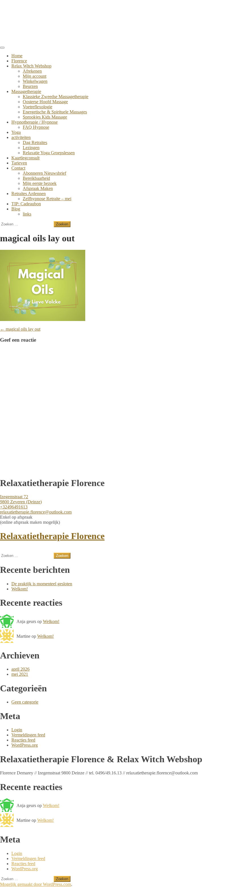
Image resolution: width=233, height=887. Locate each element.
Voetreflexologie (37, 106)
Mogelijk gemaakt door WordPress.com (35, 884)
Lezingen (31, 147)
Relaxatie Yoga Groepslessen (49, 152)
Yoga (16, 132)
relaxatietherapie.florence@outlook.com (36, 512)
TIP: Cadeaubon (26, 203)
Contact (18, 168)
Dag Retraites (35, 142)
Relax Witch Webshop (31, 66)
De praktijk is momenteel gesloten (41, 583)
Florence (19, 60)
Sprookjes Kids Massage (45, 117)
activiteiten (21, 137)
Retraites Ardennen (28, 193)
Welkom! (19, 588)
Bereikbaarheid (36, 178)
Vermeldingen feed (28, 734)
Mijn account (34, 76)
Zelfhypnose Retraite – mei (47, 198)
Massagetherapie (26, 91)
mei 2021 (19, 674)
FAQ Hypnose (36, 127)
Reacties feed (23, 740)
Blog (15, 208)
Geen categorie (24, 702)
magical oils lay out (20, 329)
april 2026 (20, 669)
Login (16, 729)
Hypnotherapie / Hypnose (34, 122)
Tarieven (19, 162)
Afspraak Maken (38, 188)
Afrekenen (32, 71)
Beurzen (30, 86)
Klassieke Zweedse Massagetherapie (55, 96)
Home (16, 55)
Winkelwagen (35, 81)
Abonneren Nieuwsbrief (44, 173)
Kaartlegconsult (25, 157)
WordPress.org (24, 745)
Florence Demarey (35, 11)
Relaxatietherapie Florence (52, 536)
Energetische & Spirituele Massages (55, 111)
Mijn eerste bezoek (40, 183)
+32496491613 (14, 506)
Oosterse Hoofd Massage (45, 101)
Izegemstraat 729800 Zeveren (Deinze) (21, 499)
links (27, 214)
